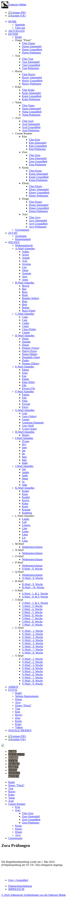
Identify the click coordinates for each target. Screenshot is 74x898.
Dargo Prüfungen (31, 52)
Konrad (26, 509)
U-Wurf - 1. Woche (32, 630)
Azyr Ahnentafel (38, 220)
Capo (25, 316)
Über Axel (27, 121)
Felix (25, 400)
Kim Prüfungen (37, 149)
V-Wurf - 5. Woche (32, 671)
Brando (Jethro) (30, 298)
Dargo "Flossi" (23, 705)
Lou (24, 267)
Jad (24, 469)
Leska (25, 531)
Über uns (20, 27)
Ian (23, 450)
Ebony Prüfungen (38, 195)
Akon (25, 270)
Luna (25, 540)
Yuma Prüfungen (31, 114)
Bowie (25, 285)
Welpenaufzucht (24, 245)
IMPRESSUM (16, 889)
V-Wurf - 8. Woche (32, 680)
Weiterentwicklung (32, 546)
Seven (25, 254)
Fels (24, 397)
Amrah (26, 257)
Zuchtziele (21, 236)
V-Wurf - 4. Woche (32, 668)
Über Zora (34, 155)
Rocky (18, 714)
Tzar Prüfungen (30, 68)
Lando (25, 518)
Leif (24, 522)
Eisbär (25, 379)
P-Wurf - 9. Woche (32, 568)
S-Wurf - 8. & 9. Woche (35, 596)
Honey (25, 435)
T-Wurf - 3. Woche (32, 606)
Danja (25, 338)
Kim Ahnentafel (37, 142)
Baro (24, 301)
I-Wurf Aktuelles (24, 438)
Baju (24, 304)
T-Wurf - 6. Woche (32, 615)
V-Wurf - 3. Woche (32, 665)
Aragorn (26, 273)
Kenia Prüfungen (38, 180)
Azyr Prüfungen (37, 226)
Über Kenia (35, 170)
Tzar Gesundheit (31, 65)
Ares (24, 276)
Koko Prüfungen (31, 99)
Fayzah (26, 403)
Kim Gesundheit (38, 145)
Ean (24, 375)
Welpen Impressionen (27, 696)
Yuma (11, 797)
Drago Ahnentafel (38, 204)
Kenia (18, 721)
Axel (11, 800)
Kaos (25, 494)
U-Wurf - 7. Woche (32, 649)
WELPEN (14, 242)
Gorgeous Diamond (33, 422)
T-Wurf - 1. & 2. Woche (35, 602)
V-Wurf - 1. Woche (32, 658)
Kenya (25, 500)
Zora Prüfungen (37, 164)
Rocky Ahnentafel (32, 77)
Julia (24, 484)
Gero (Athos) (29, 416)
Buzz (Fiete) (28, 310)
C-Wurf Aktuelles (24, 313)
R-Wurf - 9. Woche (32, 584)
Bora (24, 292)
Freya (25, 407)
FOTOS (12, 689)
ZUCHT (13, 232)
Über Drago (35, 201)
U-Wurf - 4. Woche (32, 640)
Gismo (25, 419)
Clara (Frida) (29, 329)
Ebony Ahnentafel (39, 189)
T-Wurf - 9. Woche (32, 624)
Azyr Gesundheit (38, 223)
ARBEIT (13, 686)
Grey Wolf (28, 425)
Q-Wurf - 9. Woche (32, 578)
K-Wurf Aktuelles (24, 487)
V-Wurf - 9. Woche (32, 683)
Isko (24, 459)
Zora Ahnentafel (38, 158)
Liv (24, 537)
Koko (25, 503)
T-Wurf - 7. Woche (32, 618)
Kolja (25, 506)
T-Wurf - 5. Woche (32, 612)
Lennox (26, 525)
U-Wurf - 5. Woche (32, 643)
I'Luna (25, 441)
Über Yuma (28, 105)
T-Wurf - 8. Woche (32, 621)
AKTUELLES (16, 30)
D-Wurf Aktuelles (24, 335)
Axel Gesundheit (31, 127)
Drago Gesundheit (39, 208)
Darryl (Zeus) (29, 351)
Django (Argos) (30, 347)
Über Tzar (27, 58)
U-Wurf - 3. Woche (32, 637)
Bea (24, 288)
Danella (26, 341)
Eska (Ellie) (28, 382)
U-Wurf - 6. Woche (32, 646)
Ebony (18, 828)
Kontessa (27, 512)
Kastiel (26, 497)
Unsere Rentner (16, 803)
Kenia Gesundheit (39, 176)
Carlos (25, 323)
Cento (25, 326)
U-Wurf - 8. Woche (32, 652)
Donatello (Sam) (31, 357)
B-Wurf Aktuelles (24, 282)
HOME (12, 21)
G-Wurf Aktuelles (24, 410)
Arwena (26, 264)
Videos (19, 727)
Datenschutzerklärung (20, 886)
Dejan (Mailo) (29, 354)
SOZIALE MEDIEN (19, 730)
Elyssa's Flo (28, 388)
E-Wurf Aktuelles (24, 366)
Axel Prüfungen (30, 130)
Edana (25, 369)
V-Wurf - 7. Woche (32, 677)
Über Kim (34, 139)
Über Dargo (28, 43)
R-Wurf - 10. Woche (33, 587)
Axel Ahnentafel (31, 124)
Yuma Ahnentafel (31, 108)
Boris (25, 295)
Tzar (17, 708)
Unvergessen (22, 229)
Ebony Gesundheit (39, 192)
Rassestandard (23, 239)
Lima (25, 534)
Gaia (24, 413)
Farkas (25, 394)
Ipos (24, 456)
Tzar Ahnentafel (31, 61)
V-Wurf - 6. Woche (32, 674)
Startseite (20, 24)
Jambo (25, 472)
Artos (25, 279)
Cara (24, 320)
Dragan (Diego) (30, 363)
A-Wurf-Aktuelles (25, 248)
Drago (18, 699)
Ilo (23, 453)
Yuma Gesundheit (31, 111)
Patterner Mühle (17, 4)
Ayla (24, 260)
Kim (17, 711)
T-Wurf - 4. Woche (32, 609)
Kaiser (25, 491)
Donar (25, 344)
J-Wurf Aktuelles (24, 466)
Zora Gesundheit (38, 161)
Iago (24, 447)
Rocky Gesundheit (32, 80)
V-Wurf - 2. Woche (32, 662)
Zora (17, 717)
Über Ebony (35, 186)
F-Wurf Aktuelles (24, 391)
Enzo (25, 372)
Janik (25, 475)
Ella (24, 385)
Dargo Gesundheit (32, 49)
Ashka (25, 251)
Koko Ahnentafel (31, 93)
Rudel (18, 37)
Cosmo (26, 332)
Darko (25, 360)
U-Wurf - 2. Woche (32, 634)
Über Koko (28, 89)
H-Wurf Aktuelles (24, 431)
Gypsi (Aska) (29, 428)
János (25, 478)
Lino (24, 528)
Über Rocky (28, 74)
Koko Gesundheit (31, 96)
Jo (23, 481)
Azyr (18, 702)
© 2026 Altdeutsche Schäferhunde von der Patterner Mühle (33, 895)
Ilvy (24, 444)
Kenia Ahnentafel (38, 173)
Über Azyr (34, 217)
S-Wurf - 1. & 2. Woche (35, 593)
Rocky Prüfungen (31, 83)
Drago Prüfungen (38, 211)
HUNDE (13, 33)
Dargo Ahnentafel (31, 46)
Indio (25, 463)
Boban (25, 307)
